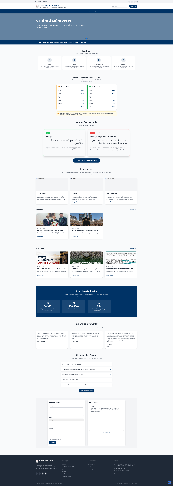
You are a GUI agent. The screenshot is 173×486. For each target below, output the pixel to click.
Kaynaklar (64, 471)
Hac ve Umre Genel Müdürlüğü (70, 466)
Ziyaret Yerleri (97, 11)
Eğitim (63, 469)
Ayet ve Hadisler (59, 11)
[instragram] (129, 2)
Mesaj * (51, 428)
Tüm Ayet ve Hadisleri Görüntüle (88, 160)
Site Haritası (134, 483)
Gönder (53, 442)
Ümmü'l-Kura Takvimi (88, 81)
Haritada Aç (107, 432)
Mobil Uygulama (92, 469)
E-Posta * (51, 412)
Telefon (51, 423)
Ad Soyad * (51, 406)
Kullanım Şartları (127, 483)
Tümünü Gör (132, 209)
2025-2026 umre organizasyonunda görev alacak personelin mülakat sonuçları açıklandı (65, 42)
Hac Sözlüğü (69, 11)
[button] (171, 26)
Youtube (90, 466)
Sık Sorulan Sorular (79, 11)
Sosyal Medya (91, 464)
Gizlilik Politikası (118, 483)
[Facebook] (132, 2)
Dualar (51, 11)
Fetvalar (46, 11)
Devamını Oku (41, 236)
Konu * (50, 417)
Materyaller (89, 11)
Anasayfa (39, 11)
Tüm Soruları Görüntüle (86, 390)
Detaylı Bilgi (75, 202)
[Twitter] (137, 2)
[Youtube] (135, 2)
